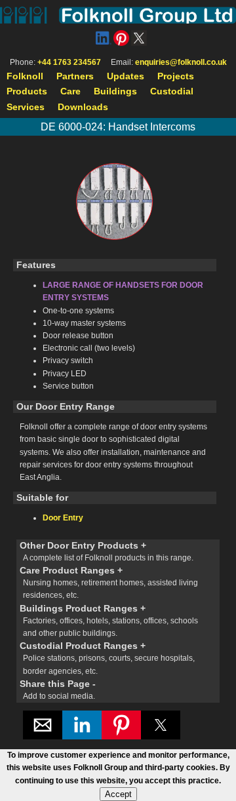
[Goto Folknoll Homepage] (118, 15)
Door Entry (63, 517)
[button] (42, 725)
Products (27, 91)
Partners (75, 76)
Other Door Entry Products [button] (106, 551)
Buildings (115, 91)
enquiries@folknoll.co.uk (181, 62)
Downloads (83, 107)
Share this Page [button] (58, 689)
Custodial (171, 91)
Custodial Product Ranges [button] (107, 657)
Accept (118, 794)
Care (70, 91)
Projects (175, 76)
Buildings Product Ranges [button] (109, 620)
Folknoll (25, 76)
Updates (125, 76)
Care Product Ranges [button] (109, 582)
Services (26, 107)
